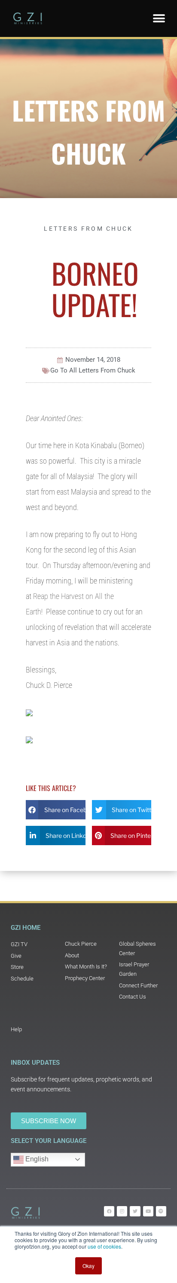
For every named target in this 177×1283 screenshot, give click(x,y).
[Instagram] (122, 1211)
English (36, 1159)
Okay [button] (88, 1265)
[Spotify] (161, 1211)
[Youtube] (148, 1211)
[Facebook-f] (109, 1211)
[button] (158, 18)
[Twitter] (135, 1211)
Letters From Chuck (88, 228)
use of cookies (104, 1246)
